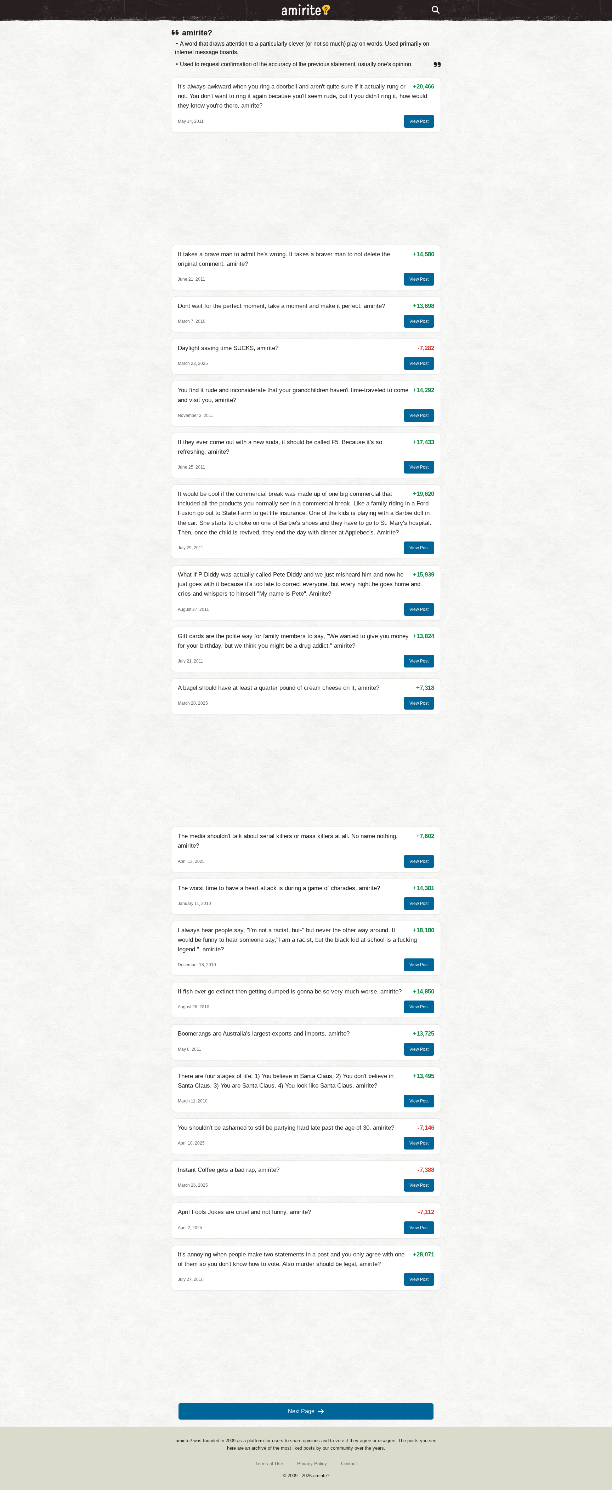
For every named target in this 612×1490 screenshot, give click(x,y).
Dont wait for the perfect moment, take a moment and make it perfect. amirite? (281, 306)
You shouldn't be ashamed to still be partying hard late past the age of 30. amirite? (286, 1127)
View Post (419, 121)
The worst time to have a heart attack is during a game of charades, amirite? (279, 888)
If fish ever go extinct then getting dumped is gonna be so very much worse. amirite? (290, 991)
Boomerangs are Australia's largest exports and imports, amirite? (264, 1033)
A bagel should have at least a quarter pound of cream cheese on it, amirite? (278, 687)
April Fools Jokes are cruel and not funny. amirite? (244, 1212)
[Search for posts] (436, 10)
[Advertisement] (306, 188)
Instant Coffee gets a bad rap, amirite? (228, 1170)
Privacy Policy (312, 1463)
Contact (349, 1463)
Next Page (301, 1411)
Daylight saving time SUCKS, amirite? (228, 348)
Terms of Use (269, 1463)
